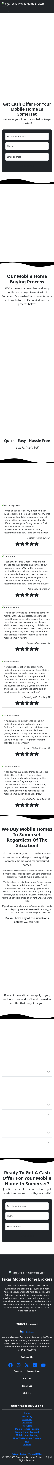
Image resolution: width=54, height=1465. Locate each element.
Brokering (27, 1416)
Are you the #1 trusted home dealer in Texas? (24, 1151)
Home (6, 1258)
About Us (27, 1419)
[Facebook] (10, 1365)
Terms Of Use (35, 1454)
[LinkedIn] (35, 1365)
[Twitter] (27, 1365)
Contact (27, 1444)
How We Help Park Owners (27, 1438)
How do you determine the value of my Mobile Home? (24, 1132)
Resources (27, 1425)
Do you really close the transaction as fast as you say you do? (24, 1095)
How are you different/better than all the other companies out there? (25, 1071)
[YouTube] (43, 1365)
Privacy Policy (19, 1454)
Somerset (39, 1258)
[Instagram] (18, 1365)
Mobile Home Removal (27, 1432)
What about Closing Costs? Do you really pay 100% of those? (25, 1114)
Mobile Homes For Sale (27, 1428)
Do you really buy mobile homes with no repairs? (25, 1104)
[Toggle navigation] (5, 9)
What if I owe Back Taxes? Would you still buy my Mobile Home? (25, 1123)
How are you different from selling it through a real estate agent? (23, 1142)
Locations (22, 1258)
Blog (27, 1441)
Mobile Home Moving (27, 1435)
